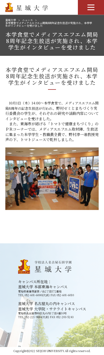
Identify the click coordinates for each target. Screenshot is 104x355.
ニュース (27, 20)
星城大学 (10, 20)
